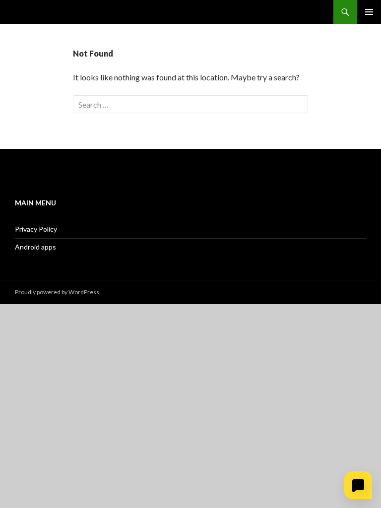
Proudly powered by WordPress (57, 292)
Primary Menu (369, 12)
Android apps (35, 247)
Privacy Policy (36, 229)
